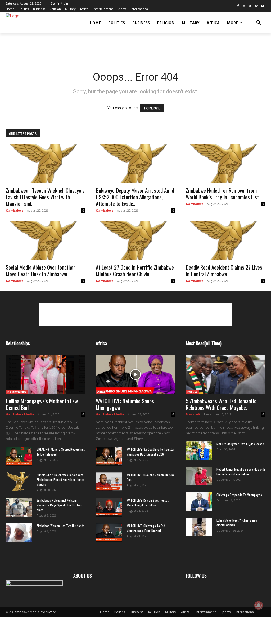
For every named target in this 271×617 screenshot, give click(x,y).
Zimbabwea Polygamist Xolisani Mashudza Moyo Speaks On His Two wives (59, 505)
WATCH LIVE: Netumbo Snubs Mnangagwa (125, 404)
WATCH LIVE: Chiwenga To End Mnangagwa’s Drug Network (146, 528)
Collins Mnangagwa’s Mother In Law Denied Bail (42, 404)
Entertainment (205, 612)
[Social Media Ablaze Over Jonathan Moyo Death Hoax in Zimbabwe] (45, 240)
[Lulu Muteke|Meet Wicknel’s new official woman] (199, 527)
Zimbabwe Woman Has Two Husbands (60, 525)
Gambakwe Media (20, 414)
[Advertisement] (68, 48)
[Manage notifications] (258, 605)
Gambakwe (14, 210)
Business (136, 612)
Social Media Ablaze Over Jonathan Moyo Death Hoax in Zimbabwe (41, 270)
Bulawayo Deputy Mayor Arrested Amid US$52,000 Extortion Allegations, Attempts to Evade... (135, 197)
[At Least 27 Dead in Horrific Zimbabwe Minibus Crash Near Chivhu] (135, 240)
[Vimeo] (256, 6)
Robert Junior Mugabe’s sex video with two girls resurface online (240, 471)
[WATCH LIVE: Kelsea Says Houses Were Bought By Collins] (109, 507)
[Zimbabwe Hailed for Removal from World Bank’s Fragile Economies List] (225, 163)
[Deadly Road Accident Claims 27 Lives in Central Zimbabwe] (225, 240)
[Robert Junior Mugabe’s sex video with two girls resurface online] (199, 476)
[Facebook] (238, 6)
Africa (101, 391)
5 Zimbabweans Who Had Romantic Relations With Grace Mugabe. (221, 404)
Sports (226, 612)
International (245, 612)
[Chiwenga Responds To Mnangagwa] (199, 501)
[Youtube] (262, 6)
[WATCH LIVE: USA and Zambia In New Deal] (109, 481)
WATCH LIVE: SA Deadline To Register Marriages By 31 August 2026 (150, 451)
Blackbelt (193, 414)
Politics (192, 391)
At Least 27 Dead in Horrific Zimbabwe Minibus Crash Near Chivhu (135, 270)
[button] (258, 22)
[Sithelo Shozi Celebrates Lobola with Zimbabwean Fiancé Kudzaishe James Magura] (19, 481)
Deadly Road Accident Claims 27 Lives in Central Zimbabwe (224, 270)
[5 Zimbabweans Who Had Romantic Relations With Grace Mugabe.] (225, 374)
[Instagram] (244, 6)
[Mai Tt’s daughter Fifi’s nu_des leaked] (199, 450)
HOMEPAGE (152, 108)
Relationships (16, 391)
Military (170, 612)
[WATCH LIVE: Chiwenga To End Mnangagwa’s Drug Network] (109, 532)
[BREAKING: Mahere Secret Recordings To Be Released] (19, 456)
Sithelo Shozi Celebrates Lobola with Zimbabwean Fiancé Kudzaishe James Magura (60, 479)
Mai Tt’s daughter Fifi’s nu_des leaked (240, 443)
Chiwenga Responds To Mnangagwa (239, 494)
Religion (154, 612)
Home (104, 612)
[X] (250, 6)
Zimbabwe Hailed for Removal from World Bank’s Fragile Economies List (222, 193)
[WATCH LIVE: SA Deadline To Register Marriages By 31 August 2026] (109, 456)
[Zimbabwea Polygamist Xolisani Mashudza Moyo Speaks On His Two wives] (19, 507)
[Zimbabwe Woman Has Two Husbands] (19, 532)
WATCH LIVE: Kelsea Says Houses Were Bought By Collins (148, 502)
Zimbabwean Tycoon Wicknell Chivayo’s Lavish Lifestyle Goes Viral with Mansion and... (45, 197)
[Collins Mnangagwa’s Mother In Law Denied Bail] (45, 374)
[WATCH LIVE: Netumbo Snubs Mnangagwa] (135, 374)
